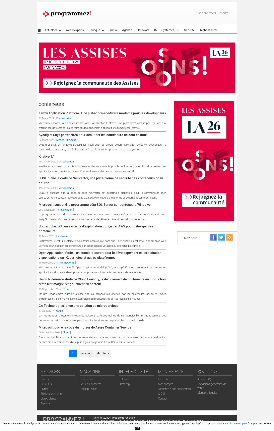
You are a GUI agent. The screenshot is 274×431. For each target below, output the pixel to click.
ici (226, 423)
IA (155, 30)
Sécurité (189, 30)
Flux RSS (46, 384)
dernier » (103, 353)
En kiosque (86, 379)
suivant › (86, 353)
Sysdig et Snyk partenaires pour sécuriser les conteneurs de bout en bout (93, 135)
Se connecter (206, 13)
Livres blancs (48, 398)
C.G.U (161, 393)
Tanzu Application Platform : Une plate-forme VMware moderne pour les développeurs (102, 113)
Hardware (143, 30)
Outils (59, 310)
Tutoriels (124, 379)
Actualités (49, 30)
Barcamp (124, 384)
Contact (162, 398)
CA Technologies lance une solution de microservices (78, 306)
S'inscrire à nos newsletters (174, 388)
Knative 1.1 (47, 156)
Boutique (93, 30)
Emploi (113, 30)
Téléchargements (51, 393)
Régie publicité (88, 388)
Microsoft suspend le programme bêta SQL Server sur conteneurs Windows (95, 205)
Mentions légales (207, 392)
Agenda (127, 30)
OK (137, 428)
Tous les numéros (90, 384)
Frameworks (63, 118)
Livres (44, 388)
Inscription (164, 379)
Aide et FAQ (204, 379)
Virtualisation (66, 161)
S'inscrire (222, 13)
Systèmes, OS (170, 30)
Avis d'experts (75, 30)
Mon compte (165, 384)
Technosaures (209, 30)
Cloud (66, 289)
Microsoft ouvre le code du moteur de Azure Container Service (85, 327)
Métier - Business (66, 139)
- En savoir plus (237, 423)
